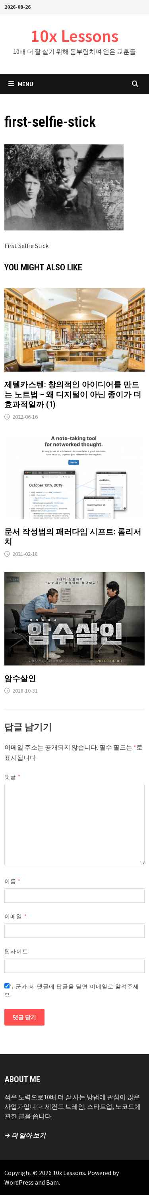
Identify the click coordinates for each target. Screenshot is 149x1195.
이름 (12, 881)
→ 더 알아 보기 (25, 1135)
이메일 (15, 916)
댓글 (12, 776)
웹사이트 (16, 951)
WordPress (19, 1182)
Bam (52, 1182)
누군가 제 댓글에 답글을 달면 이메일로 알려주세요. (71, 990)
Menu (25, 84)
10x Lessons (74, 36)
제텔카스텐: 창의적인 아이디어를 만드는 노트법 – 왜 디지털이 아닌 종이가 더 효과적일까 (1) (72, 394)
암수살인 (20, 678)
